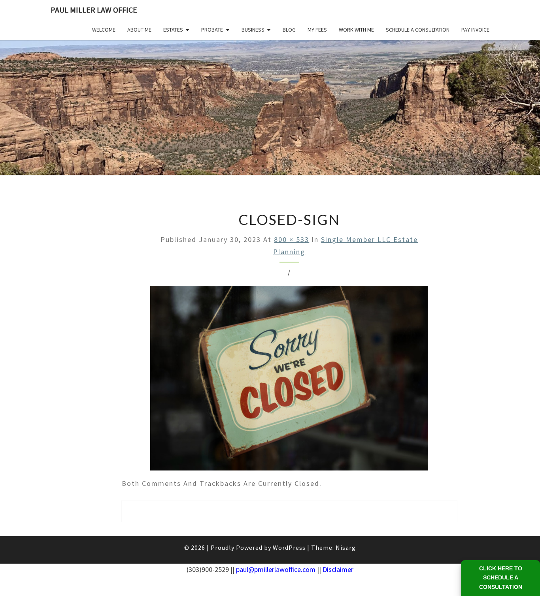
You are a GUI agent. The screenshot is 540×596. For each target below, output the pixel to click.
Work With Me (356, 29)
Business (253, 29)
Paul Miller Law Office (94, 10)
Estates (173, 29)
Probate (212, 29)
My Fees (317, 29)
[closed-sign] (289, 381)
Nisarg (346, 547)
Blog (289, 29)
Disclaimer (338, 569)
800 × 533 (291, 239)
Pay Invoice (475, 29)
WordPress (289, 547)
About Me (139, 29)
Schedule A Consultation (417, 29)
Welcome (103, 29)
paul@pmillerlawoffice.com (275, 569)
